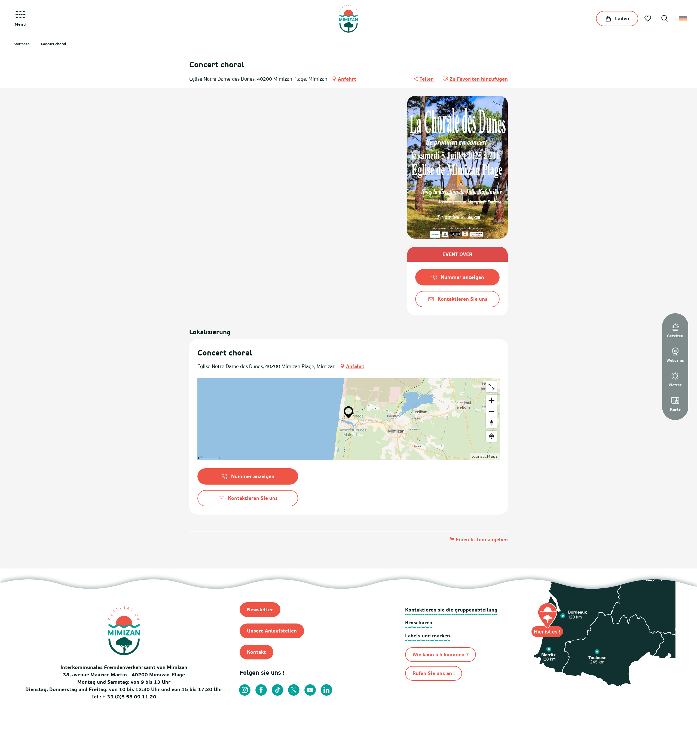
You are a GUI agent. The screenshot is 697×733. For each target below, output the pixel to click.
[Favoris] (648, 18)
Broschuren (418, 622)
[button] (664, 19)
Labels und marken (427, 635)
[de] (683, 18)
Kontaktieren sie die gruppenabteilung (451, 610)
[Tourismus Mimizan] (348, 18)
